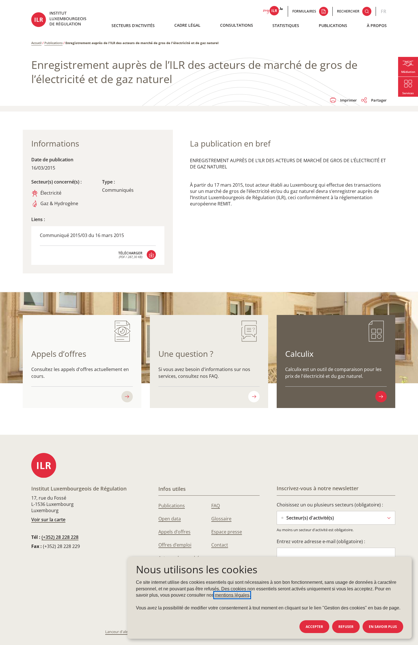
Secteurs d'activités (133, 25)
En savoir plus (383, 626)
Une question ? (185, 354)
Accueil (36, 43)
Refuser (345, 626)
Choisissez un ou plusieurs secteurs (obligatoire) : (330, 505)
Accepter (314, 626)
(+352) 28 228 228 (60, 537)
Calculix (299, 354)
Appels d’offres (58, 354)
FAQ (215, 505)
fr (383, 11)
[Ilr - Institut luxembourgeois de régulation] (62, 20)
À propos (377, 25)
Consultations (236, 25)
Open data (169, 519)
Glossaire (221, 519)
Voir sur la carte (48, 519)
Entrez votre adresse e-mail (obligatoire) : (321, 541)
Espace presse (226, 532)
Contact (219, 545)
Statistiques (285, 25)
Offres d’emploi (174, 545)
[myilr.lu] (273, 11)
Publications (333, 25)
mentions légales (232, 595)
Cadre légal (187, 25)
